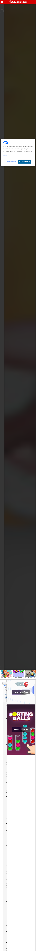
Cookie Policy (6, 155)
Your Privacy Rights (11, 161)
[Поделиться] (2, 11)
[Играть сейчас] (21, 703)
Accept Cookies (24, 161)
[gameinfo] (2, 23)
